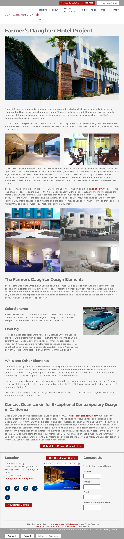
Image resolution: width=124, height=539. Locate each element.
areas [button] (103, 10)
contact (115, 10)
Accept (12, 536)
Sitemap (38, 526)
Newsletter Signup (109, 3)
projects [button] (43, 10)
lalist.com (97, 189)
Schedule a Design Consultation (62, 446)
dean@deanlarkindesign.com (20, 479)
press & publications (69, 10)
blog (84, 10)
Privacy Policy (49, 526)
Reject (27, 536)
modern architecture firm (85, 416)
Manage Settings (48, 536)
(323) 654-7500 (13, 475)
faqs (93, 10)
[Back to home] (22, 15)
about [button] (55, 10)
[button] (40, 20)
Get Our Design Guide (62, 458)
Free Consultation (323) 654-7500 (78, 3)
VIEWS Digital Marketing (68, 526)
